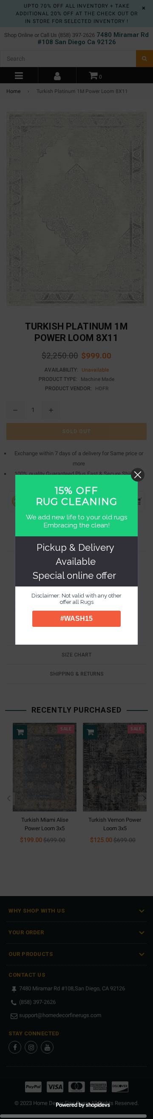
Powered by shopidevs (83, 1104)
